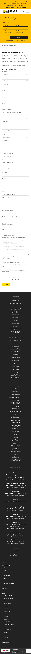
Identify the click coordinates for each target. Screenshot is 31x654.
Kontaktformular (21, 237)
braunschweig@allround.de (15, 358)
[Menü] (27, 11)
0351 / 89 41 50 (16, 369)
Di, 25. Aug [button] (6, 25)
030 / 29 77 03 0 (16, 305)
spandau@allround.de (15, 331)
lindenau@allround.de (15, 420)
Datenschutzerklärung (15, 270)
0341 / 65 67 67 (16, 413)
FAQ (10, 3)
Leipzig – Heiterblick (15, 406)
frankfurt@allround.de (15, 377)
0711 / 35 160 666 (16, 351)
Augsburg (6, 634)
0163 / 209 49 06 (17, 451)
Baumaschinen (7, 586)
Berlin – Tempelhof (16, 299)
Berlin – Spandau (15, 326)
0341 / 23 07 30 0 (16, 422)
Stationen (4, 593)
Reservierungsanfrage (9, 45)
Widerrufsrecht (15, 3)
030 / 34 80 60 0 (16, 314)
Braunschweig (16, 354)
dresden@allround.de (15, 368)
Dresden (15, 363)
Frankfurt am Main (16, 372)
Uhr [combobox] (18, 25)
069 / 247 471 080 (16, 379)
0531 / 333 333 (16, 360)
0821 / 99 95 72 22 (16, 431)
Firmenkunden (5, 642)
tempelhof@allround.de (15, 303)
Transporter (6, 573)
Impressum (20, 5)
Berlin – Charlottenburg (16, 308)
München (15, 335)
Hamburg (15, 388)
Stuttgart (15, 345)
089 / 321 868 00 (16, 342)
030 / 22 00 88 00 (15, 552)
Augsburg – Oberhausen (15, 425)
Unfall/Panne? (23, 3)
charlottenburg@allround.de (15, 312)
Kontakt (5, 3)
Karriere (24, 7)
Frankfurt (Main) (7, 629)
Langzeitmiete (5, 588)
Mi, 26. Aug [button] (6, 32)
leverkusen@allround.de (15, 459)
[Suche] (23, 11)
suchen (19, 37)
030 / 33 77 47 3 (16, 332)
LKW (5, 578)
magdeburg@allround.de (15, 439)
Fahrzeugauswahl (6, 565)
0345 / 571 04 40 (16, 450)
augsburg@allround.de (15, 430)
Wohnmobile (7, 575)
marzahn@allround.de (15, 322)
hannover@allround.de (15, 402)
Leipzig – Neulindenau (15, 416)
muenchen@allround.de (15, 340)
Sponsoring (18, 7)
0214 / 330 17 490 (16, 460)
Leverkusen (15, 454)
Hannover (6, 608)
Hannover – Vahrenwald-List (15, 397)
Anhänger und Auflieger (9, 583)
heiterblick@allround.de (15, 411)
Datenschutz (10, 5)
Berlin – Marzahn (15, 317)
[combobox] (15, 18)
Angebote (4, 590)
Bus (5, 570)
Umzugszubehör (5, 640)
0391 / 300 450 (16, 440)
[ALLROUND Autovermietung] (12, 11)
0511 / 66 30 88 (16, 403)
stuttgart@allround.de (15, 349)
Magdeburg (15, 434)
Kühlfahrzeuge (7, 580)
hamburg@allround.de (15, 393)
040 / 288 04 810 (16, 394)
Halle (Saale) (15, 443)
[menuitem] (5, 3)
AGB (15, 5)
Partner (13, 7)
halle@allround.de (15, 448)
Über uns (8, 7)
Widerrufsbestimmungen (7, 258)
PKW (5, 567)
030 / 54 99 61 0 (16, 323)
